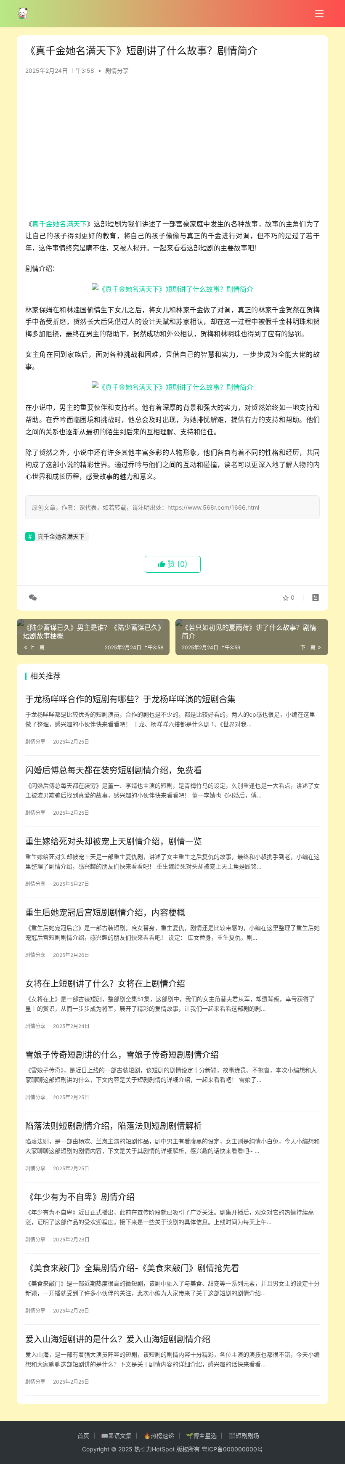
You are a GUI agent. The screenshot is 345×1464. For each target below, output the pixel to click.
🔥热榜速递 (158, 1435)
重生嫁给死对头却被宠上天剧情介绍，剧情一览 (113, 842)
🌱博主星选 (201, 1435)
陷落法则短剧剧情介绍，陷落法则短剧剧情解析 (113, 1126)
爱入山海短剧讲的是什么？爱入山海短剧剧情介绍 (117, 1339)
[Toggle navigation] (319, 13)
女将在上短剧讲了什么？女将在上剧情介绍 (105, 984)
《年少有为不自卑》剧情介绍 (80, 1197)
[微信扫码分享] (31, 597)
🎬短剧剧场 (243, 1435)
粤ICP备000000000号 (232, 1449)
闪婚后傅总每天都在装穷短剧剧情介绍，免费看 (113, 770)
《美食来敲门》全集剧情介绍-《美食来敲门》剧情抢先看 (132, 1268)
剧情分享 (117, 70)
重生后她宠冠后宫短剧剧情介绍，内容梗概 (105, 913)
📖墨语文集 (116, 1435)
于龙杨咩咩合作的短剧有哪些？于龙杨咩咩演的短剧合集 (130, 699)
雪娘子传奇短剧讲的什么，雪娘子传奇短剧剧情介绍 (122, 1055)
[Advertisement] (172, 151)
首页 (83, 1435)
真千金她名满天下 (59, 224)
